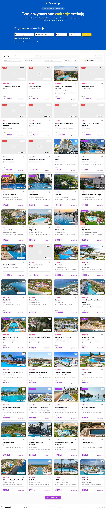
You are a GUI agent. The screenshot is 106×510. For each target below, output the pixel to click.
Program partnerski (88, 507)
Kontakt (80, 507)
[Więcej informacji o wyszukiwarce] (37, 41)
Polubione (99, 56)
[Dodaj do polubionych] (23, 83)
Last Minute (27, 38)
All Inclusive (19, 38)
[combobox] (32, 60)
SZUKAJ (86, 35)
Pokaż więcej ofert (53, 497)
